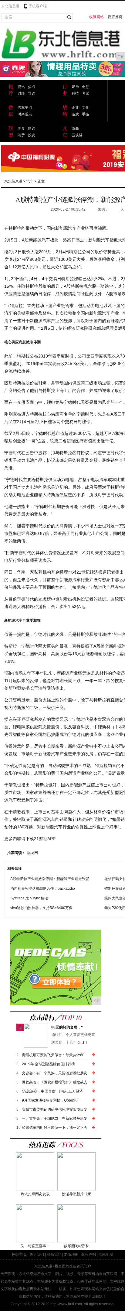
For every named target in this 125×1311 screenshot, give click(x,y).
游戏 (75, 114)
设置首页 (115, 17)
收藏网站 (96, 17)
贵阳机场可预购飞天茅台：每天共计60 (53, 1055)
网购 (31, 128)
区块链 (77, 135)
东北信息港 (10, 6)
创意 (85, 87)
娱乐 (75, 87)
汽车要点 (25, 107)
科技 (75, 93)
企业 (75, 107)
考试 (85, 93)
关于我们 (36, 1254)
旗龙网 (32, 853)
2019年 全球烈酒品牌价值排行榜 (48, 1064)
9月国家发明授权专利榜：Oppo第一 (51, 1100)
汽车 (30, 181)
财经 (21, 93)
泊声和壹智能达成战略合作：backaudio (42, 888)
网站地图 (106, 1254)
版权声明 (88, 1254)
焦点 (31, 87)
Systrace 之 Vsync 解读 (29, 898)
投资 (31, 135)
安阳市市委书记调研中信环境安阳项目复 (54, 1109)
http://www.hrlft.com (66, 1304)
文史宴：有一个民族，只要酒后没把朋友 (54, 1073)
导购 (31, 93)
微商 (75, 128)
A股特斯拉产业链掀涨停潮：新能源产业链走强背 (49, 879)
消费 (21, 135)
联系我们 (54, 1254)
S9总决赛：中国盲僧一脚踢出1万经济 (52, 1091)
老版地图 (71, 1254)
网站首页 (19, 1254)
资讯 (21, 87)
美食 (21, 128)
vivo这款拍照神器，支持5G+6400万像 (41, 908)
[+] (85, 1042)
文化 (85, 107)
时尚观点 (25, 114)
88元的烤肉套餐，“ (67, 1027)
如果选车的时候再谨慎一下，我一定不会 (54, 1127)
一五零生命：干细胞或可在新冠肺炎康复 (54, 1118)
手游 (85, 114)
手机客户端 (38, 6)
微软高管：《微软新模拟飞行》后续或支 (54, 1082)
